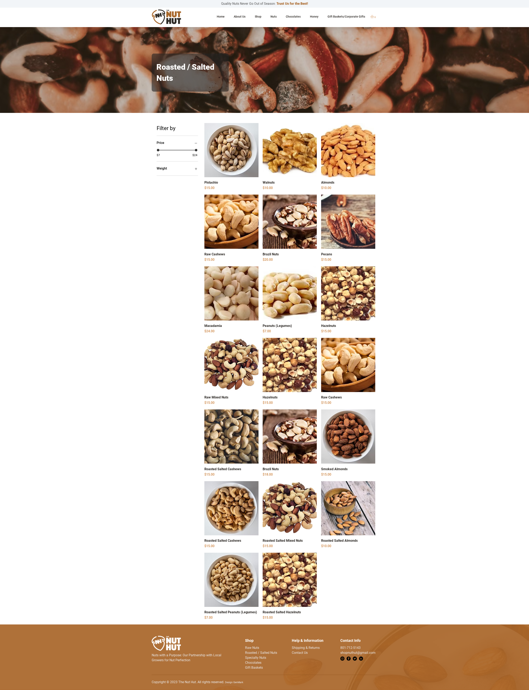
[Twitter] (355, 659)
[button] (273, 16)
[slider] (158, 150)
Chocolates (253, 663)
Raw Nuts (252, 648)
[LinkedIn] (361, 659)
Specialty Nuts (255, 658)
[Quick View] (231, 150)
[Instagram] (342, 659)
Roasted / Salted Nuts (261, 653)
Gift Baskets (254, 668)
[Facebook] (349, 659)
